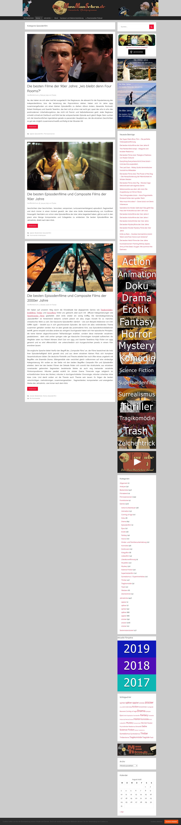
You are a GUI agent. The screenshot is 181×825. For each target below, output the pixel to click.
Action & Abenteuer (128, 508)
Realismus (132, 726)
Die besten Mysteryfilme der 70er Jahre (134, 224)
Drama (45, 396)
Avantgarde (150, 707)
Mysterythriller (137, 723)
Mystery (124, 566)
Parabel (149, 723)
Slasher (136, 730)
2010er (123, 623)
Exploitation (130, 715)
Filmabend (124, 493)
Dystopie (148, 711)
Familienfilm (136, 715)
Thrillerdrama (124, 737)
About (56, 18)
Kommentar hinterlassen (38, 235)
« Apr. (122, 812)
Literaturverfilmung (128, 559)
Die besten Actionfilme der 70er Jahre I (134, 217)
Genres (38, 18)
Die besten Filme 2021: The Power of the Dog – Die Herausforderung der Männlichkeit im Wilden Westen (136, 176)
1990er (32, 134)
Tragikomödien (107, 310)
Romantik (138, 726)
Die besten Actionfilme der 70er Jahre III (134, 145)
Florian (54, 95)
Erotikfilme (31, 313)
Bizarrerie (122, 711)
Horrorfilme (51, 313)
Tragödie (146, 737)
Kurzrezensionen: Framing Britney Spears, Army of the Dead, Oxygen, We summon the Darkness (136, 246)
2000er (32, 396)
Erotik (123, 532)
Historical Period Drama (126, 719)
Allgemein (123, 483)
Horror (123, 539)
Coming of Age (126, 515)
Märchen (144, 723)
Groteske (151, 715)
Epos (123, 528)
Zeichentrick (126, 594)
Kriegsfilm (125, 552)
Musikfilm (124, 563)
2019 (130, 707)
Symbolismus (135, 734)
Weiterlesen (32, 127)
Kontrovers (125, 549)
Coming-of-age (131, 711)
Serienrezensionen (126, 630)
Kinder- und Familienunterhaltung (133, 542)
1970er (123, 609)
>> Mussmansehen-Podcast (93, 18)
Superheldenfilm (127, 573)
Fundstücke (124, 500)
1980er (123, 612)
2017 (123, 707)
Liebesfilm (125, 556)
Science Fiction (127, 570)
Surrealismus (125, 734)
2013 (121, 707)
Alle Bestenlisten (29, 18)
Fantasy (124, 535)
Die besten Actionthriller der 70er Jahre (134, 221)
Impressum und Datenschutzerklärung (72, 18)
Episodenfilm (39, 134)
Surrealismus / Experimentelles (133, 577)
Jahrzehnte (47, 18)
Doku (123, 518)
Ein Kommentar (35, 398)
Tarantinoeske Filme (35, 316)
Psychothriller (124, 726)
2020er (123, 626)
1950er (123, 602)
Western (124, 590)
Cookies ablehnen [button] (156, 821)
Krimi (150, 719)
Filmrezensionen (49, 134)
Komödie (124, 546)
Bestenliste (38, 233)
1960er (123, 605)
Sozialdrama (142, 730)
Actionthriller (143, 707)
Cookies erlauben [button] (171, 821)
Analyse (123, 486)
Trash (123, 587)
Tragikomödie (126, 583)
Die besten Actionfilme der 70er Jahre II (134, 214)
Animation (125, 511)
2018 (126, 707)
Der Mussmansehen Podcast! (137, 47)
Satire (144, 726)
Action (135, 706)
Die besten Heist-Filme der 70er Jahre (134, 240)
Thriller (39, 313)
